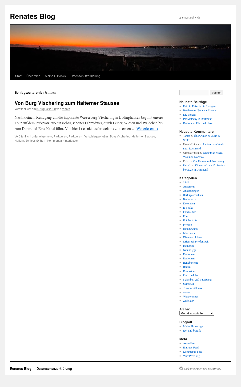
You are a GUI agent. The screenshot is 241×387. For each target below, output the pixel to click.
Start (18, 76)
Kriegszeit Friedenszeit (196, 241)
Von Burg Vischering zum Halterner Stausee (67, 102)
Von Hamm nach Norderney (208, 161)
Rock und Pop (191, 275)
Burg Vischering (120, 136)
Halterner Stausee (143, 136)
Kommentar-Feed (192, 351)
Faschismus (189, 212)
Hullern (19, 140)
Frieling (187, 224)
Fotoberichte (190, 220)
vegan (186, 292)
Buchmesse (189, 199)
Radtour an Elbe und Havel (198, 123)
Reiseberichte (190, 262)
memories (188, 245)
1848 (186, 182)
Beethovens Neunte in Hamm (199, 110)
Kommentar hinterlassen (63, 140)
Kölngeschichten (192, 237)
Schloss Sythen (35, 140)
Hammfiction (190, 229)
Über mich (33, 76)
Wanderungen (190, 296)
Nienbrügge (189, 250)
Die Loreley (189, 114)
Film (185, 216)
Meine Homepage (193, 326)
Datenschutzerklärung (85, 76)
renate (66, 109)
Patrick (187, 165)
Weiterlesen (147, 128)
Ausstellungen (191, 190)
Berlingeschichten (193, 195)
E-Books (188, 207)
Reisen (187, 267)
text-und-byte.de (192, 330)
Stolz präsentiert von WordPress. (202, 368)
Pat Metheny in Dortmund (197, 119)
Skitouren (188, 283)
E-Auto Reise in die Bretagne (199, 106)
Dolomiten (189, 203)
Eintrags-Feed (191, 347)
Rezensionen (190, 271)
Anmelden (189, 343)
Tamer (186, 135)
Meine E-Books (55, 76)
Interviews (189, 233)
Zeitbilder (188, 300)
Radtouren (60, 136)
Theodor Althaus (192, 288)
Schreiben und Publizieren (197, 279)
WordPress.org (191, 356)
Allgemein (45, 136)
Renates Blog (32, 16)
